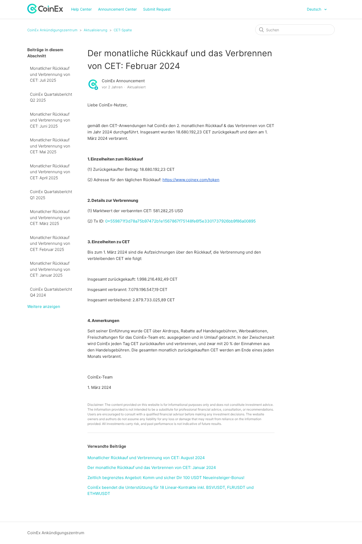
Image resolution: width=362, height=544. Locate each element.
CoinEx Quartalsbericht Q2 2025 (51, 97)
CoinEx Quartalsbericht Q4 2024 (51, 292)
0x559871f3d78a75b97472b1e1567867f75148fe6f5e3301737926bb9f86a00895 (180, 221)
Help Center (81, 9)
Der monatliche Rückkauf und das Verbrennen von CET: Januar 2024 (151, 467)
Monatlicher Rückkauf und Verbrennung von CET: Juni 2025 (50, 120)
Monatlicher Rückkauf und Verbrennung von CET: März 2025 (50, 217)
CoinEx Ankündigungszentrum (52, 30)
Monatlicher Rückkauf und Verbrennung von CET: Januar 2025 (50, 269)
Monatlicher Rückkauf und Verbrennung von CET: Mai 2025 (50, 145)
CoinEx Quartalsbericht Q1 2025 (51, 194)
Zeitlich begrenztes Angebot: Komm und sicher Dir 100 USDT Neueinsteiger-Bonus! (165, 477)
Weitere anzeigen (43, 306)
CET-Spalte (123, 30)
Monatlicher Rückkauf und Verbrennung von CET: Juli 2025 (50, 74)
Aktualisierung (95, 30)
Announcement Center (117, 9)
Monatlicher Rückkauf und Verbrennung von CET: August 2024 (146, 457)
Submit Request (157, 9)
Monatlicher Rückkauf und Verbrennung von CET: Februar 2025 (50, 243)
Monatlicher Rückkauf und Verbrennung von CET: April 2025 (50, 171)
